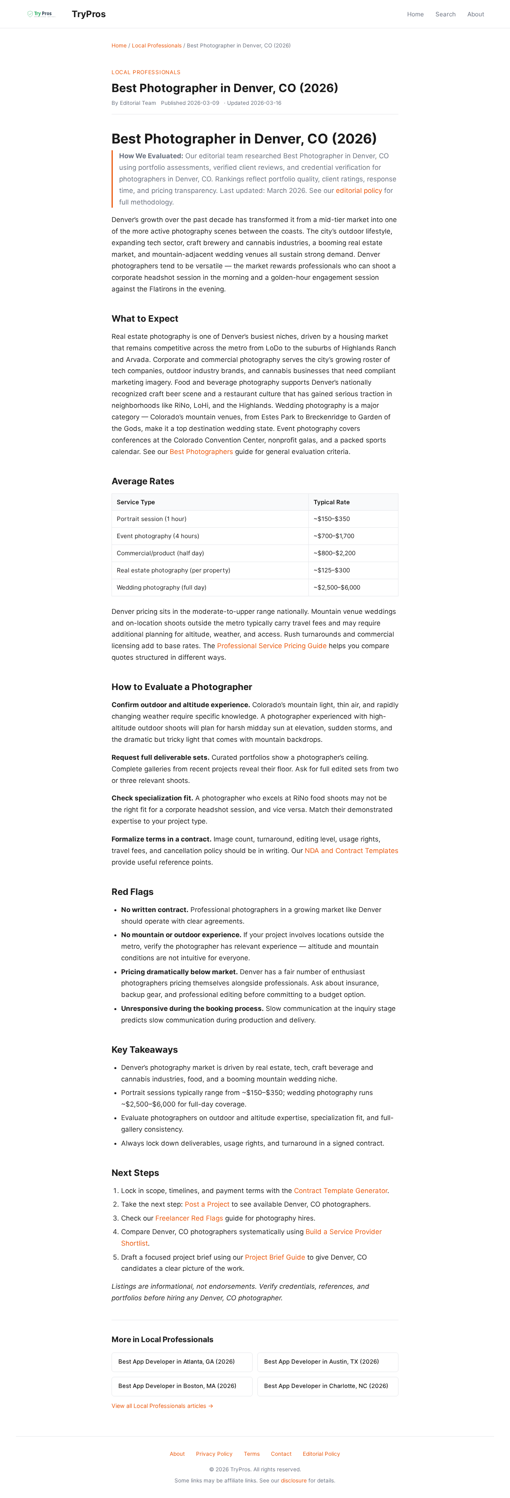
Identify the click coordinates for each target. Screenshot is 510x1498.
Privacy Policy (214, 1454)
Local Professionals (157, 45)
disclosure (294, 1480)
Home (415, 14)
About (475, 14)
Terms (252, 1454)
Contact (281, 1454)
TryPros (88, 13)
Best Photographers (201, 452)
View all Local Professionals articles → (163, 1405)
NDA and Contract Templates (351, 851)
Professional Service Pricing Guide (272, 646)
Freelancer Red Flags (189, 1218)
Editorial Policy (321, 1454)
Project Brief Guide (275, 1257)
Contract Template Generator (340, 1191)
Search (445, 14)
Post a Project (207, 1204)
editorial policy (359, 191)
